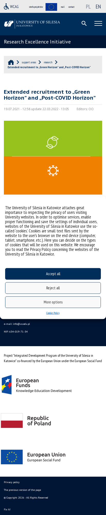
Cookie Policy (53, 313)
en (98, 6)
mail (63, 6)
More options (53, 302)
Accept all (53, 273)
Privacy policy (12, 482)
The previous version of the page (22, 490)
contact (71, 6)
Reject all (53, 287)
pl (88, 6)
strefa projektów (36, 6)
